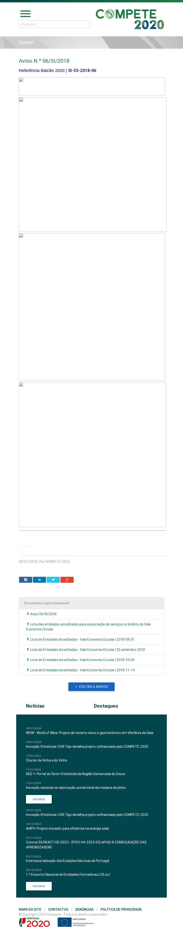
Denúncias (84, 909)
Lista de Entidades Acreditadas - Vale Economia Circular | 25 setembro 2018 (87, 650)
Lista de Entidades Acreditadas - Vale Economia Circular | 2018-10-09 (82, 660)
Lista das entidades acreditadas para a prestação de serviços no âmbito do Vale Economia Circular (88, 626)
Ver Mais (39, 799)
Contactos (58, 909)
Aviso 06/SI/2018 (43, 614)
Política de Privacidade (121, 909)
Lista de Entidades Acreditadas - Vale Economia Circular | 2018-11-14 (82, 670)
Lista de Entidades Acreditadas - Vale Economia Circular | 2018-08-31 (82, 639)
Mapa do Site (30, 909)
